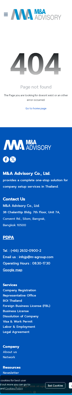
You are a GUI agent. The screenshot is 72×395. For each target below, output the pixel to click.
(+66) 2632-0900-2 (25, 250)
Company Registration (19, 290)
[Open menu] (6, 14)
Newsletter (11, 373)
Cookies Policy (14, 388)
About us (10, 352)
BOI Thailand (12, 300)
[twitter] (13, 159)
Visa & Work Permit (17, 321)
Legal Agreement (16, 332)
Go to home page (36, 108)
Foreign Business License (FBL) (26, 306)
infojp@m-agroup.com (36, 256)
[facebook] (6, 159)
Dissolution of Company (21, 316)
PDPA (8, 237)
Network (9, 357)
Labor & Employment (19, 326)
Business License (16, 311)
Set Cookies (55, 385)
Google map (12, 269)
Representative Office (19, 295)
